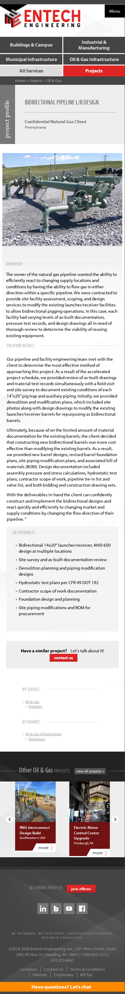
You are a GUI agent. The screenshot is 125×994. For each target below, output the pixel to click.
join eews (81, 888)
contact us (63, 657)
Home (20, 80)
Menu (114, 11)
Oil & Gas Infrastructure (94, 59)
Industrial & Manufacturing (94, 45)
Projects (94, 71)
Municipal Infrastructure (31, 59)
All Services (31, 71)
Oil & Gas (53, 80)
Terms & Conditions (87, 969)
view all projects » (90, 771)
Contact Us (54, 969)
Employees (64, 974)
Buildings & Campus (31, 45)
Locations (28, 969)
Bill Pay (86, 974)
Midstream (36, 739)
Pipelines (35, 706)
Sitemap (39, 974)
